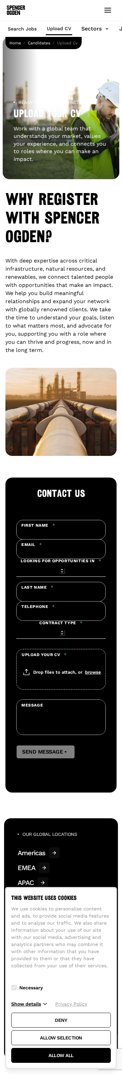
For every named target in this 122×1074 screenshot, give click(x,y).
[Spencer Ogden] (16, 10)
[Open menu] (107, 10)
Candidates (39, 43)
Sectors (91, 28)
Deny (61, 1020)
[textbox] (61, 529)
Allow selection (61, 1037)
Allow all (61, 1055)
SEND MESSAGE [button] (45, 752)
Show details (26, 1004)
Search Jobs (22, 28)
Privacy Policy (71, 1004)
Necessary (31, 987)
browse (93, 672)
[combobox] (61, 570)
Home (15, 43)
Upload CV (59, 28)
